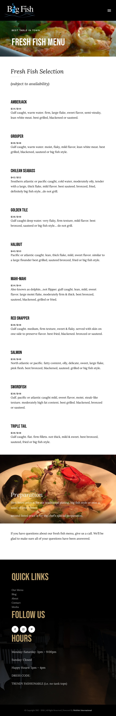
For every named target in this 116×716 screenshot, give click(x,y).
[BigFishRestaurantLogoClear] (20, 4)
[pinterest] (31, 629)
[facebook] (15, 629)
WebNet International (82, 710)
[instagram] (23, 629)
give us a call (83, 533)
